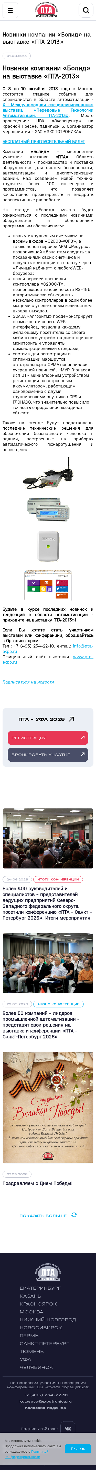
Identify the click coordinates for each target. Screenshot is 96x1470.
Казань (30, 1296)
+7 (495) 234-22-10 (46, 1395)
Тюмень (32, 1351)
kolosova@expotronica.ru (45, 1401)
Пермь (29, 1335)
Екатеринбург (40, 1288)
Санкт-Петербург (44, 1343)
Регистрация (29, 737)
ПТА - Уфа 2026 (41, 719)
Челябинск (36, 1367)
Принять (78, 1449)
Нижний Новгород (48, 1320)
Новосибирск (41, 1328)
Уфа (25, 1359)
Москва (31, 1312)
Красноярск (38, 1304)
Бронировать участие (41, 754)
